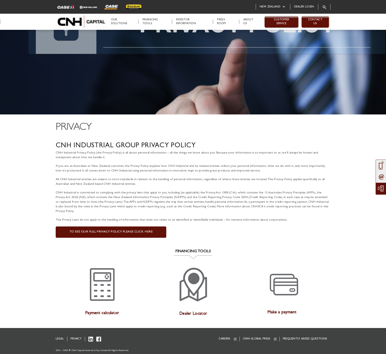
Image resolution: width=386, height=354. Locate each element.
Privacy (76, 338)
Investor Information (186, 21)
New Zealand (270, 6)
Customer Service (281, 21)
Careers (224, 338)
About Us (248, 21)
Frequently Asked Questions (305, 338)
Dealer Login (304, 6)
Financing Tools (150, 21)
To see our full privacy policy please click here (111, 232)
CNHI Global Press (256, 338)
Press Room (221, 21)
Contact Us (315, 21)
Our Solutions (119, 21)
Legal (60, 338)
